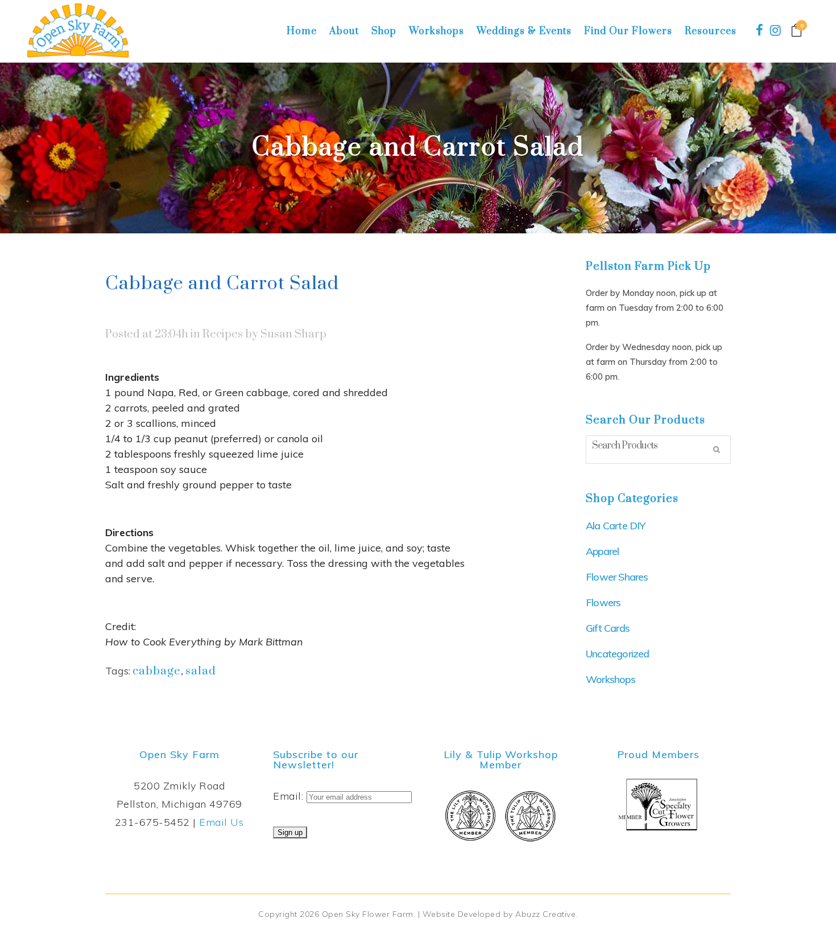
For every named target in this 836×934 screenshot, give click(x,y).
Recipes (222, 334)
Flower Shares (617, 576)
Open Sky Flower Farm (367, 914)
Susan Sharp (293, 334)
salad (200, 671)
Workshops (610, 679)
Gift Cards (608, 628)
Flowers (603, 602)
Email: (290, 796)
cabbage (157, 671)
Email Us (221, 822)
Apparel (602, 551)
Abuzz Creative (545, 914)
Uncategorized (617, 653)
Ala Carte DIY (615, 525)
